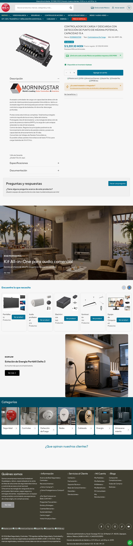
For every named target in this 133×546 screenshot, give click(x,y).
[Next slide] (129, 287)
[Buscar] (71, 8)
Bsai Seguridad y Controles (18, 536)
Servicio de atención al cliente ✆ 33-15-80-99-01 (85, 544)
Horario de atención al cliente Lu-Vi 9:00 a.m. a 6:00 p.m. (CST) (90, 540)
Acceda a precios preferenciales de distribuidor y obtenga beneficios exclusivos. (94, 88)
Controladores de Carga (97, 37)
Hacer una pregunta (117, 183)
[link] (22, 296)
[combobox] (44, 8)
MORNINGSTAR (75, 37)
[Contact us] (130, 543)
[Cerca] (120, 55)
